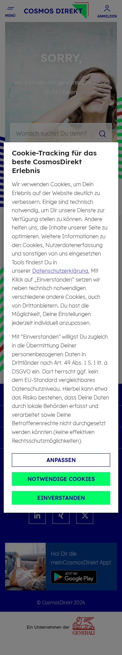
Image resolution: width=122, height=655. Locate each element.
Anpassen (61, 460)
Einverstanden (61, 497)
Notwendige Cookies (61, 479)
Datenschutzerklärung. (60, 270)
